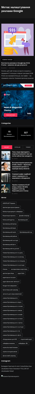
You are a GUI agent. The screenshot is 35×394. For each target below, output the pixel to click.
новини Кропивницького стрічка (13, 323)
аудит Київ (21, 273)
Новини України (7, 59)
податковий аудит (26, 339)
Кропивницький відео (9, 228)
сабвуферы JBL (23, 343)
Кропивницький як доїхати (11, 248)
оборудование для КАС (10, 339)
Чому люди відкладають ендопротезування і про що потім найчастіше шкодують (22, 154)
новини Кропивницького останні (13, 318)
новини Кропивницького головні (13, 306)
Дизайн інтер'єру (24, 215)
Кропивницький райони (10, 236)
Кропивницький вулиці (10, 224)
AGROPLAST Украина (9, 203)
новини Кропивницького (10, 298)
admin (16, 158)
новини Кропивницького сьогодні (13, 327)
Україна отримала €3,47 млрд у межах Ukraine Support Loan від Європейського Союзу (21, 188)
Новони (5, 269)
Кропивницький (23, 220)
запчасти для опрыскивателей (12, 294)
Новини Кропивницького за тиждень (14, 261)
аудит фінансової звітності (11, 281)
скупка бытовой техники (10, 347)
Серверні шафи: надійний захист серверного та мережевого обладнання (21, 176)
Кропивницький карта (9, 232)
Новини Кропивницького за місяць (13, 257)
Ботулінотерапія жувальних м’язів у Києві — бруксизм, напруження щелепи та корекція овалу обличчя (22, 166)
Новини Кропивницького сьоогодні (13, 265)
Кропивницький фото (9, 244)
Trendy (28, 147)
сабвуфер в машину (9, 343)
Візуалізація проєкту (9, 215)
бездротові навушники (10, 285)
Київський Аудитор (8, 220)
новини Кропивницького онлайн (12, 314)
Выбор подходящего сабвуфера (13, 211)
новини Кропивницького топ (11, 331)
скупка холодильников (10, 351)
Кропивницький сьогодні (10, 240)
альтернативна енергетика (19, 269)
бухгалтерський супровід (10, 290)
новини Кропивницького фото (12, 335)
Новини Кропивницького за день (13, 252)
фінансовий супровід (9, 355)
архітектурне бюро (8, 273)
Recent (6, 147)
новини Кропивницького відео (12, 302)
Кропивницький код (26, 232)
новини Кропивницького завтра (12, 310)
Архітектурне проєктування (11, 207)
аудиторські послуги (9, 277)
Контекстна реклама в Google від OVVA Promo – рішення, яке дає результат (15, 64)
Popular (17, 147)
